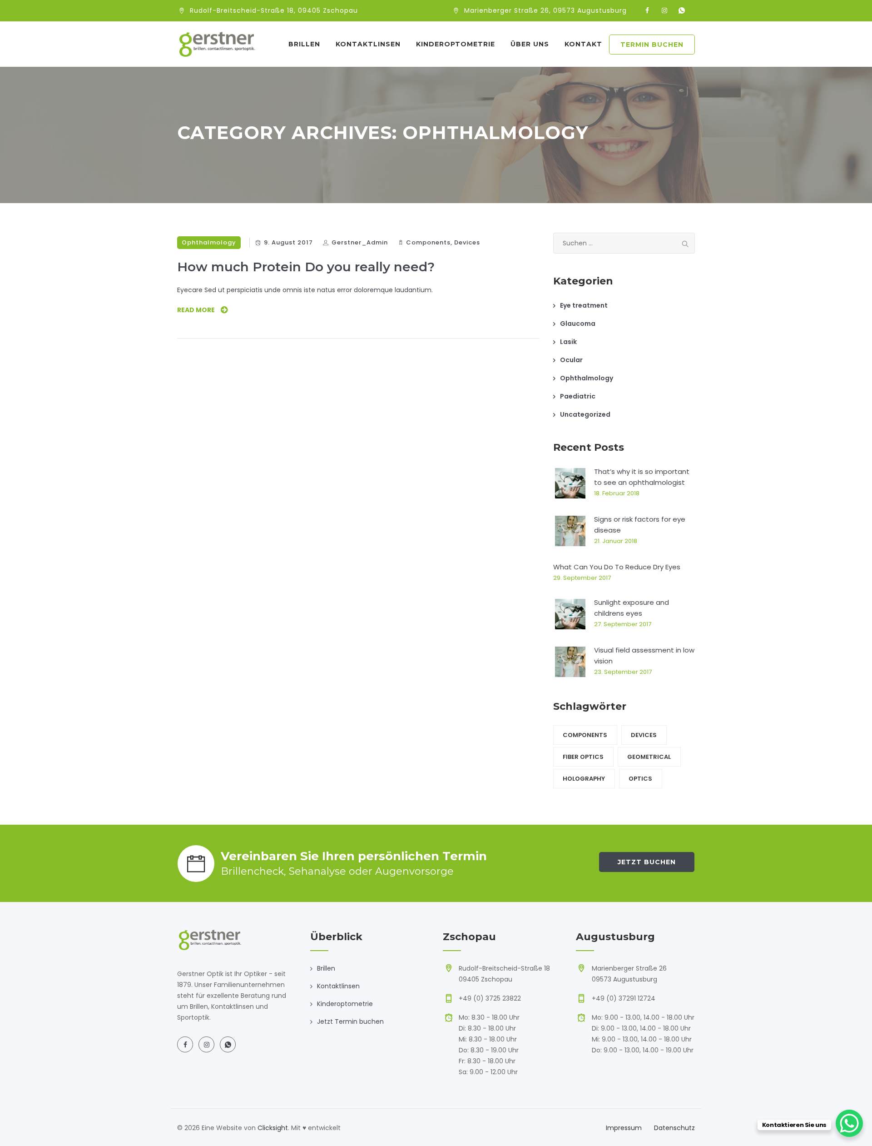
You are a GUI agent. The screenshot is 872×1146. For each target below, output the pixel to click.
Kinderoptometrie (455, 44)
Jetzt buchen (647, 862)
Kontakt (583, 44)
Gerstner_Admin (360, 242)
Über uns (529, 44)
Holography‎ (584, 778)
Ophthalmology (209, 242)
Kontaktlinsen (368, 44)
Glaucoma (577, 323)
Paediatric (577, 396)
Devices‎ (467, 242)
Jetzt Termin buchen (350, 1021)
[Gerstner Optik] (216, 44)
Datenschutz (674, 1127)
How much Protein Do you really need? (306, 266)
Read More (196, 309)
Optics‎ (640, 778)
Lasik (568, 341)
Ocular (571, 359)
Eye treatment (584, 305)
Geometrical (649, 756)
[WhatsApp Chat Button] (849, 1123)
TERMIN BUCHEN (652, 44)
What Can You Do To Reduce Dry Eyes (616, 567)
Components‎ (428, 242)
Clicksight (273, 1127)
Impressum (624, 1127)
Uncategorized (585, 414)
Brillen (304, 44)
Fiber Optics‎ (583, 756)
